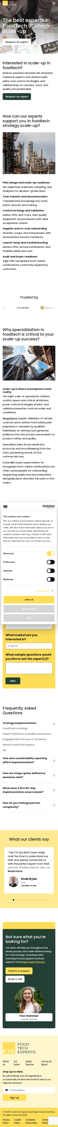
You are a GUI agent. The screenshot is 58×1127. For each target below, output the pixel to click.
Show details (42, 591)
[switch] (51, 562)
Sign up (14, 1097)
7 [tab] (32, 900)
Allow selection (29, 609)
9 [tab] (38, 900)
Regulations (10, 418)
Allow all (29, 599)
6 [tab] (29, 900)
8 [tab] (35, 900)
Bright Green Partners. (33, 962)
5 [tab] (26, 900)
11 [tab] (44, 900)
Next (13, 681)
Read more (15, 871)
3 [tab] (20, 900)
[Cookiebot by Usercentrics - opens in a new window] (42, 506)
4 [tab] (23, 900)
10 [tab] (41, 900)
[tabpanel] (29, 870)
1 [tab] (13, 900)
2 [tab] (16, 900)
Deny (29, 618)
